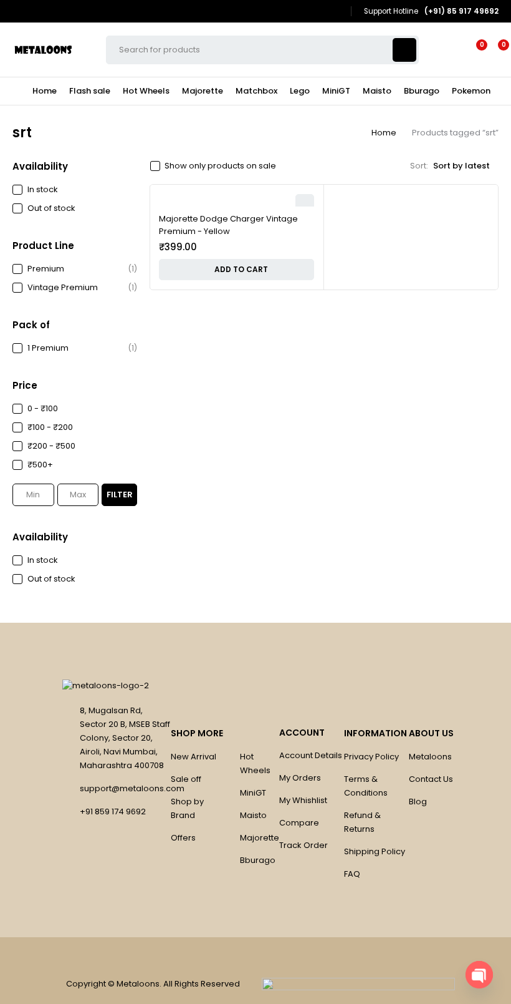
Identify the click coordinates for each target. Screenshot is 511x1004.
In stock (42, 189)
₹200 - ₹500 (51, 446)
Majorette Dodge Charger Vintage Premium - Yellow (228, 225)
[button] (236, 269)
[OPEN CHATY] (479, 974)
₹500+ (40, 464)
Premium (45, 269)
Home (383, 133)
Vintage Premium (62, 287)
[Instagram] (336, 11)
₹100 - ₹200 (50, 427)
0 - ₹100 (42, 408)
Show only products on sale (220, 166)
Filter (120, 494)
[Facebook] (318, 11)
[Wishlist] (474, 50)
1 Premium (48, 348)
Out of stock (51, 208)
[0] (494, 50)
